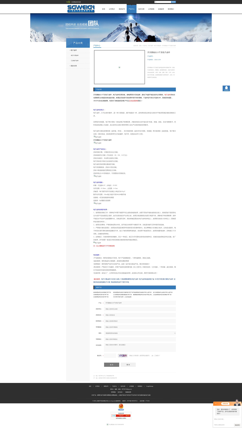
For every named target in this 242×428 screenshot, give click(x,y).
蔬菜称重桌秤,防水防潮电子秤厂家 (102, 292)
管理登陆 (113, 392)
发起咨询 (237, 425)
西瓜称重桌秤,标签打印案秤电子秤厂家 (123, 292)
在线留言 (161, 9)
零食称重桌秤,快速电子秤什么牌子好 (142, 292)
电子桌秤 (150, 45)
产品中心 (132, 9)
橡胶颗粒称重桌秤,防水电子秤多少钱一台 (143, 294)
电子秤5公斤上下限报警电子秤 (106, 375)
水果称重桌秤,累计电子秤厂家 (100, 294)
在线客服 (226, 90)
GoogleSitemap (149, 386)
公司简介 (112, 9)
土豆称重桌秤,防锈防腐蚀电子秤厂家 (122, 294)
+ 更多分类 (73, 66)
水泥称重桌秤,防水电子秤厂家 (100, 297)
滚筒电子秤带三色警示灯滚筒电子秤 (108, 378)
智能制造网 (128, 392)
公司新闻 (151, 9)
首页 (103, 9)
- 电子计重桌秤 (74, 55)
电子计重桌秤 (157, 45)
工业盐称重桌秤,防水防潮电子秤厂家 (162, 294)
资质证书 (122, 9)
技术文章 (141, 9)
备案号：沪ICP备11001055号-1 (130, 401)
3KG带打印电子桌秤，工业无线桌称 (122, 297)
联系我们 (171, 9)
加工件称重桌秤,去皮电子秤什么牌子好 (163, 292)
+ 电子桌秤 (73, 50)
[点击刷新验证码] (122, 355)
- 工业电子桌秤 (74, 60)
